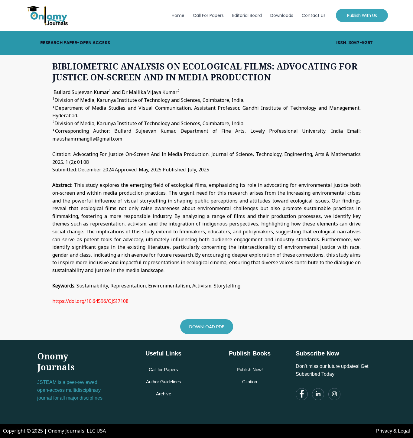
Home (178, 15)
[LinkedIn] (318, 394)
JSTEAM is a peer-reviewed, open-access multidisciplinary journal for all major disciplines (69, 390)
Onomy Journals (55, 361)
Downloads (281, 15)
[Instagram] (334, 394)
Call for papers (208, 15)
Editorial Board (247, 15)
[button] (362, 15)
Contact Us (314, 15)
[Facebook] (302, 394)
